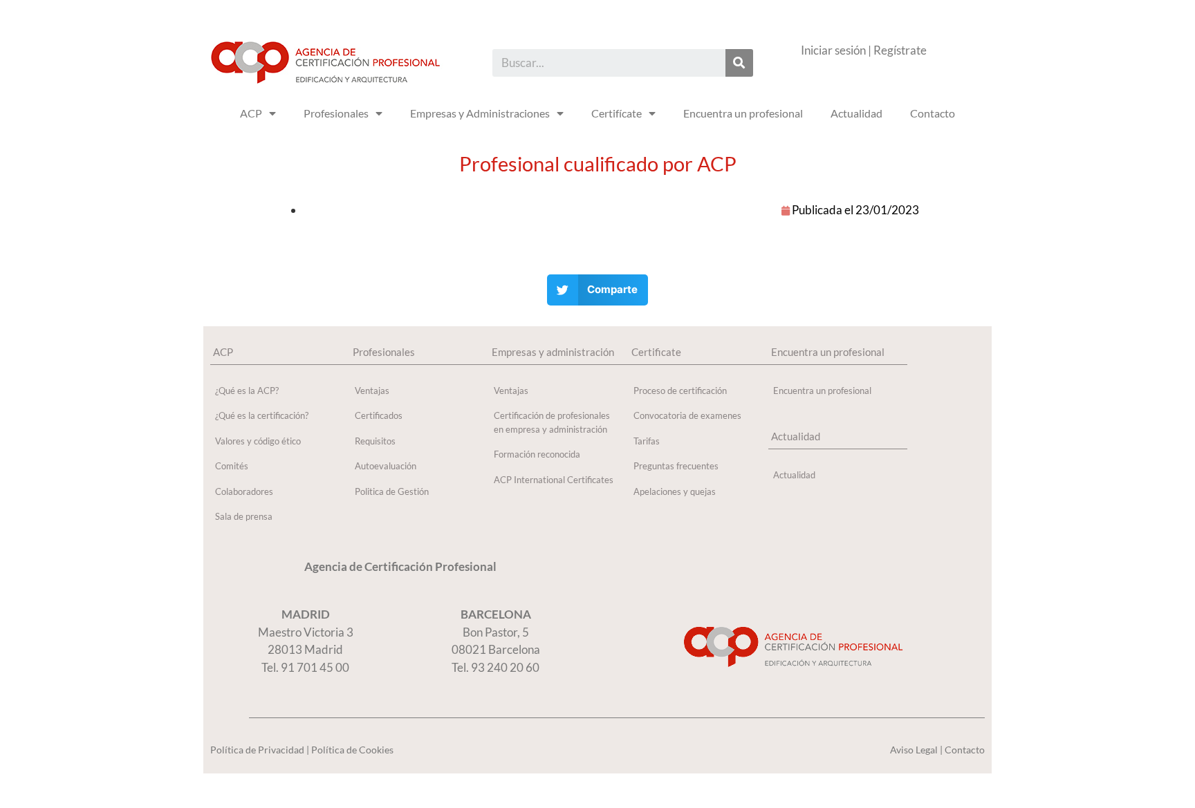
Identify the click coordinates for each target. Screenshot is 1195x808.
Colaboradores (244, 491)
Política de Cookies (352, 749)
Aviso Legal (914, 749)
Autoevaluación (385, 465)
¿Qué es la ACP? (247, 390)
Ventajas (372, 390)
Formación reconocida (537, 454)
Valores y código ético (258, 441)
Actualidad (856, 113)
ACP (251, 113)
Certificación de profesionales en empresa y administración (552, 422)
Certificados (378, 415)
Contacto (932, 113)
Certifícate (616, 113)
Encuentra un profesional (743, 113)
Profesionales (336, 113)
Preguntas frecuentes (676, 465)
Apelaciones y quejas (674, 491)
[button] (598, 290)
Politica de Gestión (392, 491)
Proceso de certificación (680, 390)
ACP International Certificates (553, 479)
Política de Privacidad (257, 749)
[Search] (739, 63)
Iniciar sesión (833, 50)
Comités (231, 465)
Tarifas (646, 441)
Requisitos (375, 441)
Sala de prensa (243, 516)
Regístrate (900, 50)
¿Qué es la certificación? (261, 415)
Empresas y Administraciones (480, 113)
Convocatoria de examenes (687, 415)
